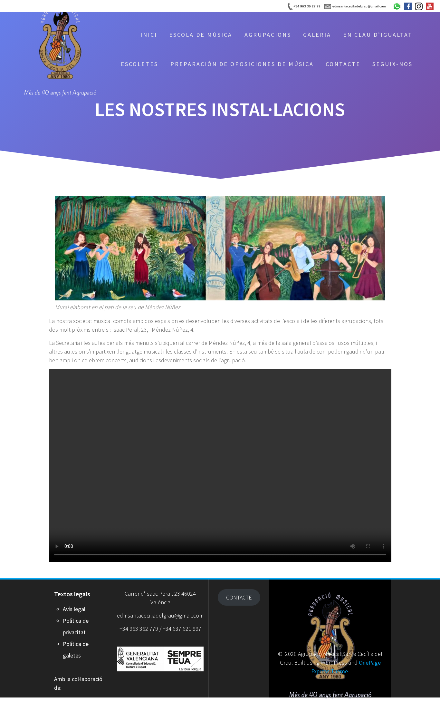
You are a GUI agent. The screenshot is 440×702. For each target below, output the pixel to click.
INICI (148, 34)
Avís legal (74, 609)
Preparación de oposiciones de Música (242, 64)
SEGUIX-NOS (392, 64)
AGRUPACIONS (267, 34)
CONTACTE (343, 64)
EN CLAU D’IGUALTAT (378, 34)
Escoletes (139, 64)
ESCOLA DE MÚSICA (200, 34)
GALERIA (317, 34)
